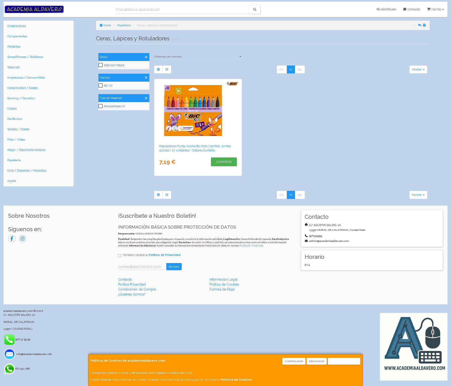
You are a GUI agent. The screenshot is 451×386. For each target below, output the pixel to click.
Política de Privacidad (251, 245)
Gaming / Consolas (21, 98)
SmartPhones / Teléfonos (25, 57)
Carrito (436, 9)
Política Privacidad (132, 284)
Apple (11, 181)
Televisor (13, 67)
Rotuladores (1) (114, 106)
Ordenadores (16, 26)
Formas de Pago (222, 289)
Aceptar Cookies (344, 361)
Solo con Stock (114, 65)
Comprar (224, 162)
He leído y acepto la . (152, 254)
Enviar (174, 266)
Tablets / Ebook (18, 129)
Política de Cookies (236, 379)
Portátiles (13, 46)
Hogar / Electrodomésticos (26, 150)
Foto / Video (16, 139)
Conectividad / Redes (22, 88)
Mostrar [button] (417, 69)
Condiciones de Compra (137, 289)
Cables (12, 108)
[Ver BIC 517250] (198, 110)
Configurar (294, 361)
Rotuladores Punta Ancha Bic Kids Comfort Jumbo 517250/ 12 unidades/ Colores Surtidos (195, 148)
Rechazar (317, 361)
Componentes (17, 36)
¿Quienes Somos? (132, 294)
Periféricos (14, 119)
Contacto (413, 9)
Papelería (14, 160)
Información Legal (223, 279)
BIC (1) (108, 85)
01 (290, 69)
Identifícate (388, 9)
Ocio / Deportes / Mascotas (27, 170)
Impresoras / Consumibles (26, 77)
